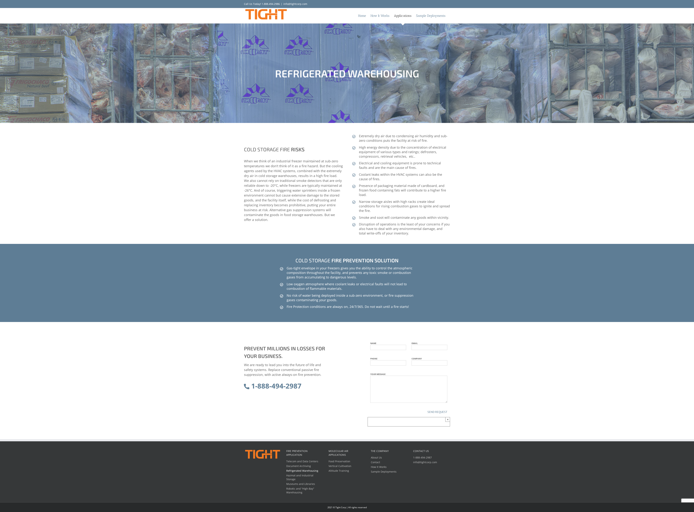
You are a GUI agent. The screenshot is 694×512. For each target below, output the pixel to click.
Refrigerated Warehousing (302, 470)
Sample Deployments (384, 471)
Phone (373, 358)
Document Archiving (298, 466)
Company (417, 358)
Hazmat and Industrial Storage (299, 477)
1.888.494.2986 (271, 4)
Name (373, 343)
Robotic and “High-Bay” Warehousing (300, 490)
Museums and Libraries (300, 484)
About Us (376, 457)
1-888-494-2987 (275, 386)
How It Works (379, 467)
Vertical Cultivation (340, 466)
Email (415, 343)
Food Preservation (339, 461)
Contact (375, 462)
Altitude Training (339, 470)
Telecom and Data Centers (302, 461)
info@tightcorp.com (295, 4)
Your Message (377, 374)
